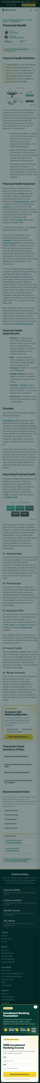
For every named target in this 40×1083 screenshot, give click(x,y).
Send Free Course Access (20, 1074)
